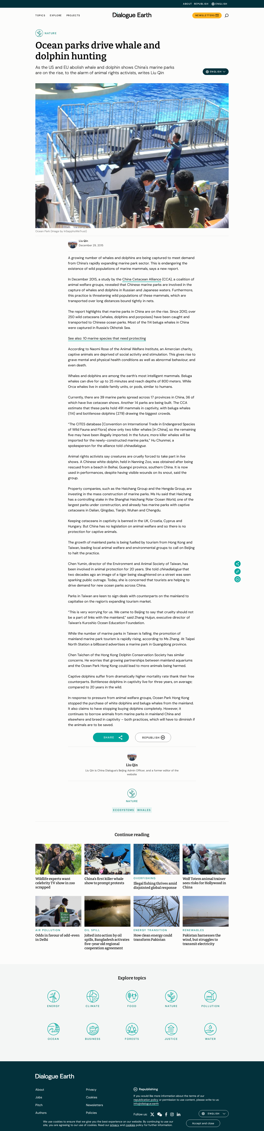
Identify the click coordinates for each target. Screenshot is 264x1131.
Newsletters (205, 15)
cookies (130, 1125)
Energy (53, 1006)
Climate (93, 1006)
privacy (114, 1125)
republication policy (146, 1099)
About (187, 4)
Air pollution (47, 930)
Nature (171, 1006)
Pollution (210, 1006)
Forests (132, 1039)
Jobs (38, 1097)
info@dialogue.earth (146, 1103)
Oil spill (92, 930)
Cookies (91, 1097)
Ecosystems (123, 810)
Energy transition (150, 930)
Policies (91, 1113)
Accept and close (203, 1123)
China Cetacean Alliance (141, 279)
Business (92, 1039)
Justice (171, 1039)
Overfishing (145, 878)
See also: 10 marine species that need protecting (107, 338)
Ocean (53, 1039)
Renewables (193, 930)
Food (132, 1006)
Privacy (91, 1090)
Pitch (39, 1105)
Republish (201, 4)
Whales (144, 810)
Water (210, 1039)
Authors (41, 1113)
